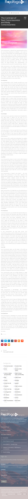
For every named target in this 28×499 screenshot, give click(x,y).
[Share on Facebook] (2, 341)
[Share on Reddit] (22, 341)
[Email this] (9, 344)
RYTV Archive (4, 495)
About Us (4, 494)
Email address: (4, 475)
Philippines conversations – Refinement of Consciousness (12, 448)
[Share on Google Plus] (15, 341)
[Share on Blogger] (19, 341)
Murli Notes (17, 400)
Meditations (18, 392)
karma (5, 369)
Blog (2, 338)
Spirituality (4, 334)
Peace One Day (7, 389)
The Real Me (5, 438)
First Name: (3, 464)
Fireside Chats (18, 366)
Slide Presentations (8, 400)
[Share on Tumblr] (12, 341)
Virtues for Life (7, 383)
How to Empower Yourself (8, 441)
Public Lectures (18, 386)
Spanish (16, 383)
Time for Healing (6, 452)
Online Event (18, 377)
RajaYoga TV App (11, 494)
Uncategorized (7, 392)
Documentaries (18, 394)
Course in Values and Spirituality (8, 373)
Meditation (6, 397)
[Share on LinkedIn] (9, 341)
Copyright (19, 494)
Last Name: (3, 469)
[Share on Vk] (2, 344)
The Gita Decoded (8, 366)
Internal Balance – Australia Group (10, 444)
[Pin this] (5, 344)
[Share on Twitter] (5, 341)
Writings (4, 338)
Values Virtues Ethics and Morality (19, 373)
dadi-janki (17, 389)
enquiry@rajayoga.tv (6, 430)
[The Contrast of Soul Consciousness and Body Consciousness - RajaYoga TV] (14, 1)
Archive (16, 397)
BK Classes (6, 394)
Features (6, 386)
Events (5, 380)
